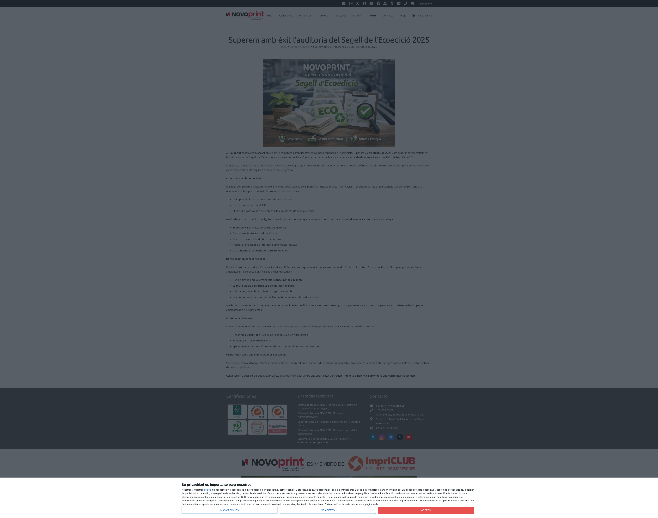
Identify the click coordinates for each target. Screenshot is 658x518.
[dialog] (329, 498)
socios (207, 490)
